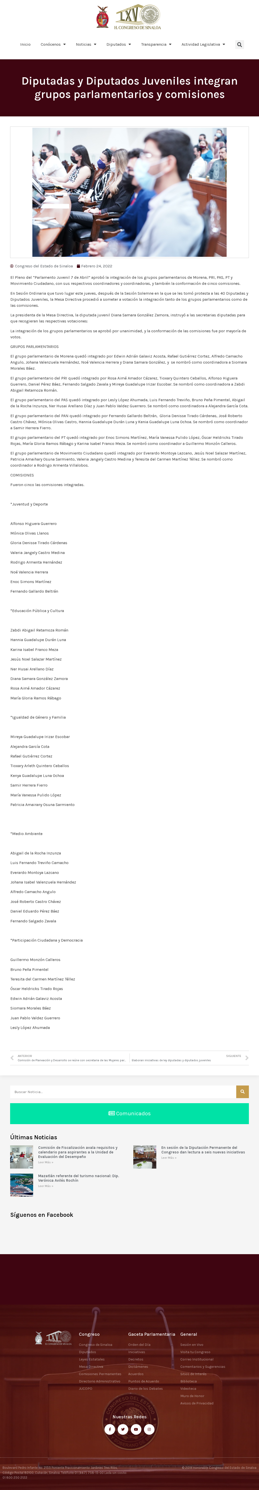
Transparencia (153, 44)
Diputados (116, 44)
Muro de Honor (192, 1396)
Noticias (83, 44)
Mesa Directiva (91, 1367)
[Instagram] (149, 1429)
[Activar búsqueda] (239, 44)
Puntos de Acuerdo (143, 1381)
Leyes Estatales (92, 1359)
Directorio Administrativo (99, 1381)
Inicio (25, 44)
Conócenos (51, 44)
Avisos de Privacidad (196, 1403)
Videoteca (188, 1388)
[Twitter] (123, 1429)
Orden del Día (139, 1345)
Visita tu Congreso (195, 1352)
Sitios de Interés (193, 1374)
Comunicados (133, 1113)
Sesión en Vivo (191, 1345)
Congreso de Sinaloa (95, 1345)
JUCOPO (85, 1388)
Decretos (135, 1359)
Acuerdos (136, 1374)
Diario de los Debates (145, 1388)
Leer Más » (45, 1162)
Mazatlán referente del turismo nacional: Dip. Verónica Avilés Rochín (78, 1178)
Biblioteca (188, 1381)
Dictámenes (138, 1367)
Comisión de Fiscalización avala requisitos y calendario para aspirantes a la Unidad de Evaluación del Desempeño (77, 1152)
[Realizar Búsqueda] (242, 1091)
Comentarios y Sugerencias (202, 1367)
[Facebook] (109, 1429)
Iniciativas (136, 1352)
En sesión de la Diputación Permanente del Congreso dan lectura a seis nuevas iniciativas (203, 1149)
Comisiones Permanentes (100, 1374)
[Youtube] (136, 1429)
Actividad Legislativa (201, 44)
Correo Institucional (196, 1359)
